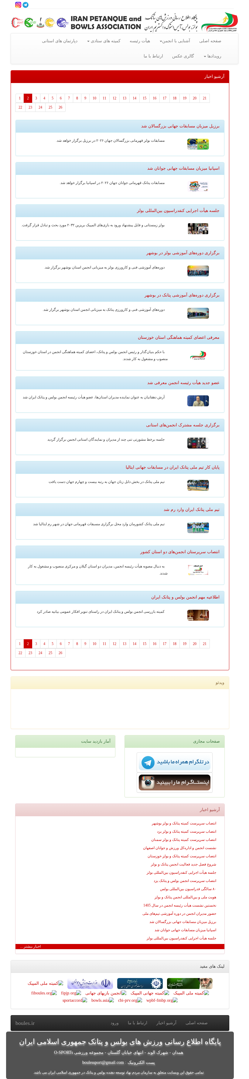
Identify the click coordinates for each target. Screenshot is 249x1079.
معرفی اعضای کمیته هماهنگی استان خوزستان (179, 337)
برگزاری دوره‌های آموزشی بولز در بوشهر (183, 253)
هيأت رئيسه (140, 41)
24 (40, 107)
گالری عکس (183, 56)
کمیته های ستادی (105, 41)
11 (104, 98)
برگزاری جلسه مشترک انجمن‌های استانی (183, 425)
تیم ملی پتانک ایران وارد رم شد (192, 509)
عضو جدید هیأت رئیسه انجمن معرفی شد (183, 382)
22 (20, 107)
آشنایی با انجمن (176, 41)
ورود (115, 1023)
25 (50, 107)
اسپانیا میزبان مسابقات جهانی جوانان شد (183, 168)
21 (204, 98)
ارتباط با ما (153, 56)
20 (194, 98)
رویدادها (213, 56)
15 (144, 98)
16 (154, 98)
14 (134, 98)
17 (164, 98)
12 (114, 98)
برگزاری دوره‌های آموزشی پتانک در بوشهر (182, 295)
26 (60, 107)
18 (174, 98)
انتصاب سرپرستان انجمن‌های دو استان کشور (180, 552)
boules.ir (25, 1023)
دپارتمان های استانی (59, 41)
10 (94, 98)
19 (184, 98)
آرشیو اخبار (166, 1023)
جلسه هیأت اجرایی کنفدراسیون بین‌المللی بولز (178, 210)
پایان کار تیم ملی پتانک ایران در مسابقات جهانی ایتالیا (173, 467)
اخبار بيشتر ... (30, 946)
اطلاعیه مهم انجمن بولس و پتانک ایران (185, 597)
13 (124, 98)
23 (30, 107)
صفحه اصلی (210, 41)
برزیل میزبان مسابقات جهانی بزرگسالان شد (180, 126)
